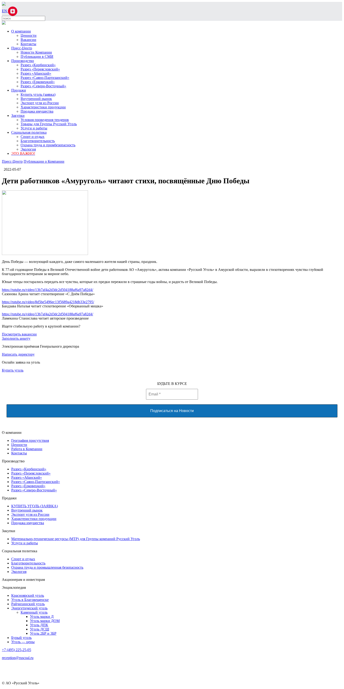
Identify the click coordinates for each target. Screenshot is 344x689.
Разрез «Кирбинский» (38, 65)
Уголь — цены (23, 642)
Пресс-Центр (21, 48)
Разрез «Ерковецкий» (38, 82)
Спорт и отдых (32, 137)
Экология (28, 149)
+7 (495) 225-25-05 (16, 650)
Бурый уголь (21, 638)
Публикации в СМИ (37, 57)
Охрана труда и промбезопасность (48, 145)
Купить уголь (12, 370)
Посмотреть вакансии (19, 334)
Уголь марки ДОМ (45, 621)
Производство (22, 61)
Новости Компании (36, 52)
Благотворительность (38, 141)
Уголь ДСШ (39, 629)
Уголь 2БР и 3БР (43, 633)
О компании (21, 31)
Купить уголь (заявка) (38, 94)
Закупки (18, 116)
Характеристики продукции (43, 107)
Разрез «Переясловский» (40, 69)
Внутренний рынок (36, 99)
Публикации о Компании (44, 161)
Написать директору (18, 354)
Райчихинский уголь (28, 604)
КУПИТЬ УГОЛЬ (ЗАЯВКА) (34, 506)
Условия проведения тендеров (45, 120)
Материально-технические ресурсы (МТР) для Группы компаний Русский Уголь (75, 539)
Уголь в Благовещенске (30, 600)
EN (5, 11)
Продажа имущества (37, 111)
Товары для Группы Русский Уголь (49, 124)
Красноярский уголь (27, 595)
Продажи (18, 90)
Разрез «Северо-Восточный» (43, 86)
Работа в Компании (26, 449)
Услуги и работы (34, 128)
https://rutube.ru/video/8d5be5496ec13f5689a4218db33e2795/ (48, 302)
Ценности (29, 35)
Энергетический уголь (29, 608)
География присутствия (30, 440)
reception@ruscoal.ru (17, 658)
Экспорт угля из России (40, 103)
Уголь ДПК (39, 625)
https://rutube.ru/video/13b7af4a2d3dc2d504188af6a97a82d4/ (47, 290)
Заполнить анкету (16, 338)
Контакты (28, 44)
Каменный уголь (34, 612)
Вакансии (28, 40)
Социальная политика (29, 132)
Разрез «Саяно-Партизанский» (45, 78)
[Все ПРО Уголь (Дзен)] (12, 11)
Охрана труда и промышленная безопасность (47, 567)
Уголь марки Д (42, 617)
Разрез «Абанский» (36, 73)
